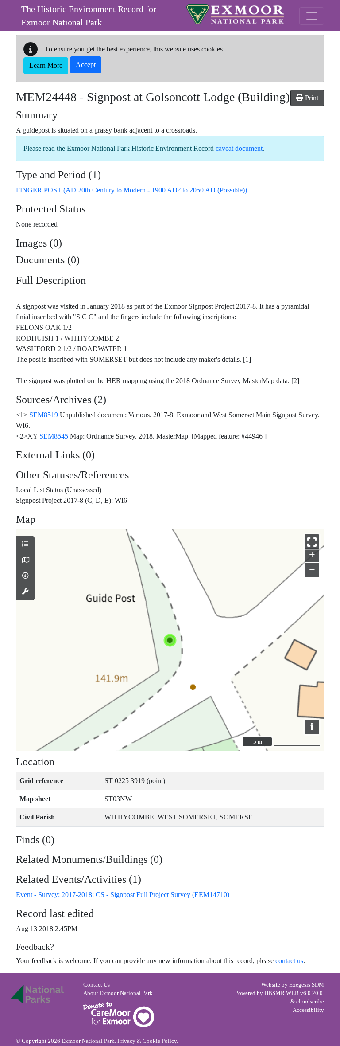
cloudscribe (310, 1002)
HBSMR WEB (281, 993)
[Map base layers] (25, 560)
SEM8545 (53, 436)
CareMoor (118, 1014)
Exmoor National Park (235, 14)
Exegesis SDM (306, 985)
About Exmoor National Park (118, 993)
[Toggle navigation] (311, 16)
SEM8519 (43, 415)
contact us (289, 960)
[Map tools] (25, 592)
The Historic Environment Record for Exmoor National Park (88, 15)
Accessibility (308, 1010)
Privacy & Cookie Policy (147, 1041)
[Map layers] (25, 544)
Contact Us (96, 985)
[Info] (25, 576)
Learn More (45, 65)
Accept (86, 64)
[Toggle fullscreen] (312, 541)
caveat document (239, 148)
